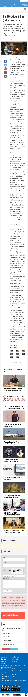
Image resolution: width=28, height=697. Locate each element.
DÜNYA (3, 664)
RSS (2, 674)
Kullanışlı (6, 637)
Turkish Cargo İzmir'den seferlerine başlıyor (11, 443)
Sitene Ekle (14, 674)
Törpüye (16, 362)
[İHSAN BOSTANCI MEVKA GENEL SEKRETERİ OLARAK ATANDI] (14, 523)
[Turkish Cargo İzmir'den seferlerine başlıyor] (14, 434)
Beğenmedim (7, 640)
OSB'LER (3, 660)
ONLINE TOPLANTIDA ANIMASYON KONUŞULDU (12, 514)
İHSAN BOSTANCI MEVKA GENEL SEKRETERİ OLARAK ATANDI (14, 532)
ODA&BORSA (15, 660)
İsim (4, 557)
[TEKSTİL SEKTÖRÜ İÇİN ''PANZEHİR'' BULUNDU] (14, 452)
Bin (11, 365)
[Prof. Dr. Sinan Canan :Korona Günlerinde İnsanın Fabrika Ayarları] (14, 381)
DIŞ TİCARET (15, 658)
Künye (13, 676)
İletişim (3, 678)
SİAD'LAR (3, 662)
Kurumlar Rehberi (16, 671)
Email (4, 563)
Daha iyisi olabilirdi (9, 644)
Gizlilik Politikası (5, 676)
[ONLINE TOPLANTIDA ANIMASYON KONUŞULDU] (14, 505)
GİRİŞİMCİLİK (15, 656)
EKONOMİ (23, 39)
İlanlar (13, 673)
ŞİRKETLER (4, 658)
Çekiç (15, 365)
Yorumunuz (6, 578)
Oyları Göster (14, 649)
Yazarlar (3, 671)
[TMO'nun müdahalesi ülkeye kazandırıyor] (14, 416)
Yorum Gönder (7, 591)
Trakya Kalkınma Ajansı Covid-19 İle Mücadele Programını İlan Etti (14, 408)
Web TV (14, 669)
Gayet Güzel (7, 633)
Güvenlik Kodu (7, 570)
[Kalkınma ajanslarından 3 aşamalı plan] (14, 470)
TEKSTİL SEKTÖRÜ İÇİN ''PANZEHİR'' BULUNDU (11, 461)
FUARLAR (14, 662)
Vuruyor (21, 365)
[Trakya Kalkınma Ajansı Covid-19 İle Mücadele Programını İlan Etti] (14, 398)
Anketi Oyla (6, 649)
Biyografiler (4, 673)
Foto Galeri (4, 669)
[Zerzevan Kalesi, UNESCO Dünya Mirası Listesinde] (14, 487)
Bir (11, 362)
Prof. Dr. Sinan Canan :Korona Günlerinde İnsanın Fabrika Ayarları (13, 390)
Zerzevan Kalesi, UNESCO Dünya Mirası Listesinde (12, 496)
